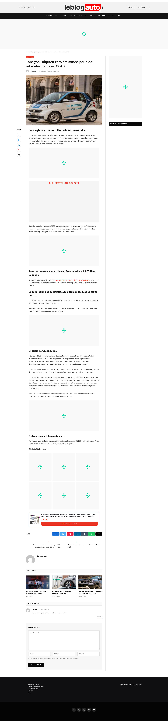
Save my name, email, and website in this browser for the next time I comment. (55, 658)
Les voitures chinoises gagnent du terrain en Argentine (90, 593)
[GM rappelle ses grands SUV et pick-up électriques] (37, 582)
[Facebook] (19, 135)
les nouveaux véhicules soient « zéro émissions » (73, 280)
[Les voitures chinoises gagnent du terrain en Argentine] (90, 582)
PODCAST (141, 7)
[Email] (19, 155)
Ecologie (89, 15)
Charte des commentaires (36, 686)
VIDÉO (130, 7)
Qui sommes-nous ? (34, 689)
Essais (63, 15)
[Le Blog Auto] (84, 7)
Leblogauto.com (126, 684)
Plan (29, 693)
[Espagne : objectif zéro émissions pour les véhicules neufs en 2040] (64, 100)
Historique (102, 15)
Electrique (30, 57)
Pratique (116, 15)
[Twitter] (19, 140)
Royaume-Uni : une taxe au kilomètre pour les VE (62, 593)
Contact (30, 691)
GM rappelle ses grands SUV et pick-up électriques (36, 593)
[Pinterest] (19, 150)
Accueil (28, 52)
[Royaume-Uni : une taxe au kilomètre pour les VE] (64, 582)
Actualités (51, 15)
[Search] (149, 7)
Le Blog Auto (33, 71)
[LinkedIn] (19, 145)
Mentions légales (33, 684)
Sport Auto (75, 15)
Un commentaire (54, 71)
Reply (99, 616)
